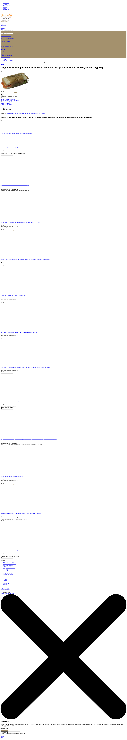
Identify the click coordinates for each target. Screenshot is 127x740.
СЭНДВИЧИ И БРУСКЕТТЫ (12, 113)
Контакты (5, 8)
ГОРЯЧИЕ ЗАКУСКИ (7, 566)
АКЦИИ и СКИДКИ (7, 582)
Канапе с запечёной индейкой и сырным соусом (12, 476)
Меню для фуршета (30, 113)
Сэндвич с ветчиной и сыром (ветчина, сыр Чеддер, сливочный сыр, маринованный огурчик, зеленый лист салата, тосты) (29, 439)
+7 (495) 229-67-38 (5, 20)
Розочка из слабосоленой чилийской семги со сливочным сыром (16, 147)
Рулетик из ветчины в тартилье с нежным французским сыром (15, 185)
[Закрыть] (63, 719)
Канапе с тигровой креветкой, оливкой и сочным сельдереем (15, 401)
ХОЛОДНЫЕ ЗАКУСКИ (8, 565)
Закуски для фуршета (40, 113)
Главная (5, 1)
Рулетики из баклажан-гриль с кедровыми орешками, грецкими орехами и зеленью (20, 222)
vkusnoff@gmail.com (5, 589)
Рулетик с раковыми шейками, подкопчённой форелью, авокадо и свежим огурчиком (21, 513)
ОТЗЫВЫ (5, 579)
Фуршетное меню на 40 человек (10, 115)
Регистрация (3, 25)
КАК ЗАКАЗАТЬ (6, 583)
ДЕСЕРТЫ (5, 569)
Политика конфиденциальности (8, 593)
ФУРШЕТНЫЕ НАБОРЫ (8, 562)
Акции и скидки (7, 5)
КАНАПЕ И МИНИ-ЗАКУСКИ (9, 564)
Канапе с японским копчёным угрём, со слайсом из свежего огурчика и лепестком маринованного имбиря (25, 259)
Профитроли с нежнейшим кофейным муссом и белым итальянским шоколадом (19, 332)
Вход (2, 24)
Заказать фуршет (22, 113)
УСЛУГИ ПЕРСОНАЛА (8, 574)
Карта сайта (6, 9)
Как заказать (6, 3)
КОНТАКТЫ (5, 584)
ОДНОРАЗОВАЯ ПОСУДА (8, 573)
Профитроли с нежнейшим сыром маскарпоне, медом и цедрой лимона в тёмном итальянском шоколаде (25, 367)
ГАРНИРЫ (5, 570)
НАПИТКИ (5, 572)
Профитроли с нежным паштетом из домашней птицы (13, 295)
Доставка (5, 4)
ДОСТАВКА (5, 580)
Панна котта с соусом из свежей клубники (10, 550)
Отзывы (5, 7)
